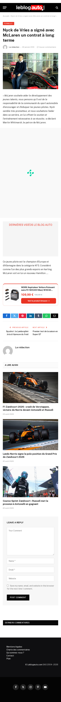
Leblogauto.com (34, 664)
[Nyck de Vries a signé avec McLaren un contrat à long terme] (30, 71)
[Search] (56, 7)
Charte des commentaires (18, 650)
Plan (8, 658)
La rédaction (14, 47)
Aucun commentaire (47, 47)
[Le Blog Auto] (30, 7)
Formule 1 (8, 23)
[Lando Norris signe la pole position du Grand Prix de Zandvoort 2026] (30, 434)
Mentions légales (14, 647)
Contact (10, 656)
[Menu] (5, 7)
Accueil (6, 16)
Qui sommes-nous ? (15, 653)
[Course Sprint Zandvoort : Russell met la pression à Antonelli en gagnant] (30, 481)
